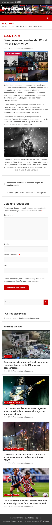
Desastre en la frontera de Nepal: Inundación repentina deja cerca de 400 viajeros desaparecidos (26, 365)
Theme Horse (16, 521)
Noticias (16, 36)
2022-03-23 (8, 49)
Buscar (46, 302)
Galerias (19, 449)
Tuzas (16, 495)
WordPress (44, 521)
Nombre (7, 244)
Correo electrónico (12, 255)
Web (5, 265)
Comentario (9, 215)
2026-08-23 (8, 463)
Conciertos (9, 402)
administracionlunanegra (23, 49)
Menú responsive (47, 2)
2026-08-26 (8, 371)
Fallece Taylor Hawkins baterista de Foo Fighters (26, 193)
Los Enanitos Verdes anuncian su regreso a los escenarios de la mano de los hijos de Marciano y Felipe (25, 411)
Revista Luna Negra (18, 8)
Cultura (7, 36)
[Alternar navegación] (5, 18)
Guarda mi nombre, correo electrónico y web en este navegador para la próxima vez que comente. (24, 280)
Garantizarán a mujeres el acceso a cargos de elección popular (24, 184)
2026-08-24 (8, 417)
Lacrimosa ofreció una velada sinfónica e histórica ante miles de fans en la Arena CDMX (24, 457)
